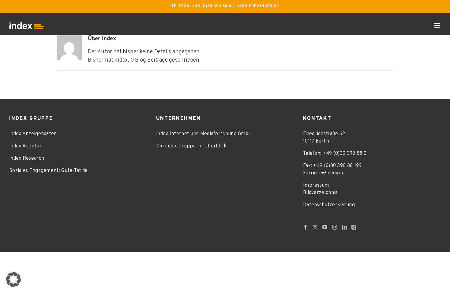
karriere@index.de (257, 6)
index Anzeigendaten (33, 134)
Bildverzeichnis (320, 193)
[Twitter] (315, 227)
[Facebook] (305, 227)
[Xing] (353, 227)
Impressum (316, 185)
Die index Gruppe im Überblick (191, 146)
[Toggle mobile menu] (437, 25)
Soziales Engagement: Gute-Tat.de (48, 171)
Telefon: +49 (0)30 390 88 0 (201, 6)
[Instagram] (334, 227)
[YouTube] (324, 227)
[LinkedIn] (344, 227)
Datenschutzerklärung (329, 205)
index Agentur (25, 146)
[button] (13, 279)
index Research (26, 158)
